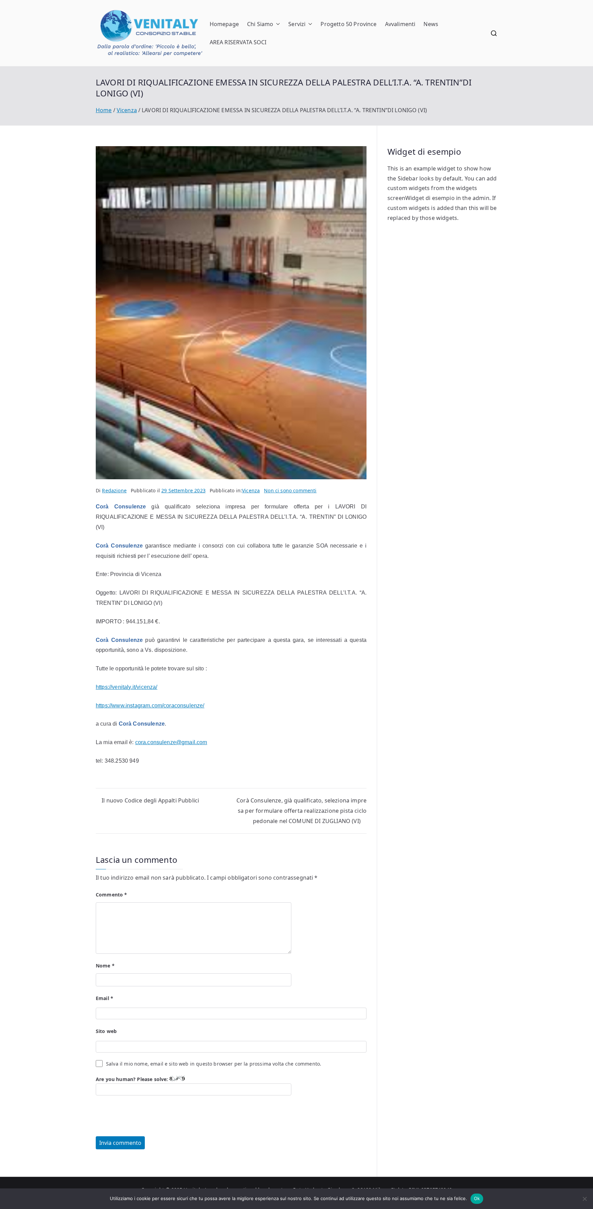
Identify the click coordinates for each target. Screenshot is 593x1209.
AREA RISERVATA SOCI (238, 42)
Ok (477, 1198)
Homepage (224, 24)
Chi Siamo (260, 24)
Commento (111, 894)
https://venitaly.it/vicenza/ (126, 687)
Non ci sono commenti (290, 490)
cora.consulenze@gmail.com (171, 742)
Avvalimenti (400, 24)
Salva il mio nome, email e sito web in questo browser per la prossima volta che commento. (213, 1063)
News (430, 24)
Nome (105, 965)
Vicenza (251, 490)
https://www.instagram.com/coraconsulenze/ (150, 705)
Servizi (296, 24)
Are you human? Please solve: (133, 1079)
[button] (276, 24)
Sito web (106, 1031)
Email (104, 998)
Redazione (114, 490)
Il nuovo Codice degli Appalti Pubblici (150, 800)
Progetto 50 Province (348, 24)
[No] (584, 1198)
